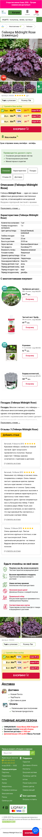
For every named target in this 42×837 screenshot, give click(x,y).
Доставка (18, 177)
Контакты (26, 769)
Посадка (33, 171)
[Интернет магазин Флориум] (4, 12)
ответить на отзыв (13, 463)
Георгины (5, 772)
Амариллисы (7, 786)
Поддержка (27, 758)
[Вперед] (39, 19)
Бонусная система (30, 772)
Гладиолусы (6, 776)
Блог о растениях (29, 796)
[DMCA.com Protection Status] (9, 821)
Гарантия (26, 762)
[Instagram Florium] (6, 807)
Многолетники (7, 793)
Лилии (4, 783)
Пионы (4, 797)
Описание (6, 171)
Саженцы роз (7, 801)
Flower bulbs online (30, 783)
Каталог (16, 12)
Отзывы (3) (6, 177)
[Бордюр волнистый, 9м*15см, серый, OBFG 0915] (11, 381)
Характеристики (19, 171)
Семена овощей (29, 790)
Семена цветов (28, 786)
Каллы (4, 779)
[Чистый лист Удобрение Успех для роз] (11, 324)
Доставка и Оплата (30, 765)
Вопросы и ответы (30, 799)
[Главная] (2, 26)
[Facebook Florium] (3, 807)
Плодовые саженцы (9, 790)
